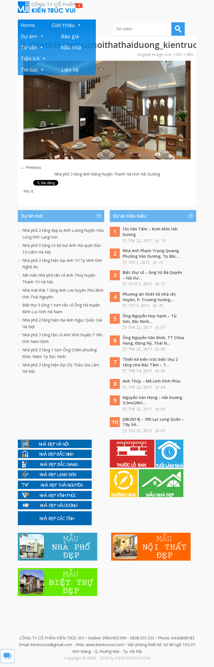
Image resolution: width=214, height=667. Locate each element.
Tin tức (29, 69)
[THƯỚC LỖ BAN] (132, 466)
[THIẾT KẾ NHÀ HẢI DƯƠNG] (55, 507)
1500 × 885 (183, 54)
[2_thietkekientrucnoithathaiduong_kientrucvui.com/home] (107, 157)
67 (163, 327)
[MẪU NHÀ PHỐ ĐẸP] (57, 559)
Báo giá (70, 36)
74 (163, 240)
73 (161, 262)
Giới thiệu (63, 25)
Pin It (28, 191)
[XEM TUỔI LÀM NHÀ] (169, 466)
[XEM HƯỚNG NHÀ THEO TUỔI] (124, 495)
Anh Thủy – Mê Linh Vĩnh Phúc (152, 381)
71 (163, 283)
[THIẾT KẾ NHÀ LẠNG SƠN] (55, 477)
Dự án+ (29, 36)
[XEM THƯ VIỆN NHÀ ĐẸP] (161, 495)
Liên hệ (70, 69)
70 (161, 305)
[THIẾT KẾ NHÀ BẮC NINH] (55, 456)
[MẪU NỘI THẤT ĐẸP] (151, 559)
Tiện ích (30, 58)
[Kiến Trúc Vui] (50, 7)
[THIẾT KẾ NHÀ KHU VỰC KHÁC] (55, 523)
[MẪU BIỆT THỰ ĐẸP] (57, 594)
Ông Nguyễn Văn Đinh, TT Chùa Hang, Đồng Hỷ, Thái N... (153, 340)
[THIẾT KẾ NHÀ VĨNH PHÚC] (55, 497)
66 (163, 349)
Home (28, 25)
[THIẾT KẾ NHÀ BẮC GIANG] (55, 466)
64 (163, 387)
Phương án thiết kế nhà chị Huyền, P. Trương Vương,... (149, 296)
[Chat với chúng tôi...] (7, 661)
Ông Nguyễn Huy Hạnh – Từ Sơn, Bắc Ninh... (150, 318)
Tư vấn (29, 47)
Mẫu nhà (70, 47)
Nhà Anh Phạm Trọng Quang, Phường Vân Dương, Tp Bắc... (151, 253)
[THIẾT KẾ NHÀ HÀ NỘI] (55, 446)
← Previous (31, 167)
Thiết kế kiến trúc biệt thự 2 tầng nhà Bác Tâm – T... (150, 362)
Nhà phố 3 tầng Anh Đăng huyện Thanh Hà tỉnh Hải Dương (107, 174)
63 (163, 409)
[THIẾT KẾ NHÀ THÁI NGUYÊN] (55, 487)
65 (163, 370)
